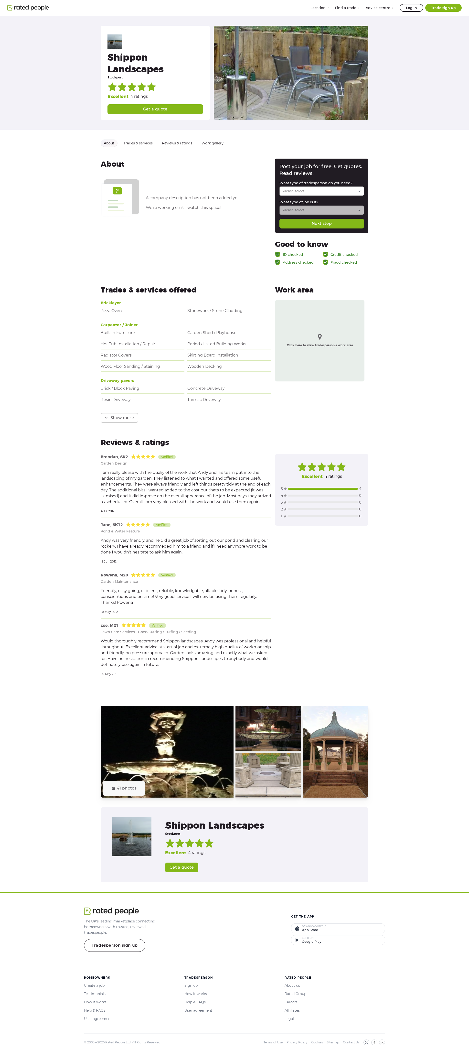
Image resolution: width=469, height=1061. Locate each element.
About (109, 143)
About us (292, 985)
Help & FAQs (94, 1010)
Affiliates (292, 1010)
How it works (95, 1002)
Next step (322, 223)
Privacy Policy (297, 1042)
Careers (291, 1002)
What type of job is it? (298, 202)
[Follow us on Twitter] (366, 1042)
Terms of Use (273, 1042)
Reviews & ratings (177, 143)
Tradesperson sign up (115, 945)
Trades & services (138, 143)
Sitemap (333, 1042)
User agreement (98, 1019)
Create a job (94, 985)
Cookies (317, 1042)
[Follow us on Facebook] (374, 1042)
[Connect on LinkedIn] (382, 1042)
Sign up (191, 985)
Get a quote (155, 109)
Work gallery (213, 143)
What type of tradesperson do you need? (315, 183)
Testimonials (95, 994)
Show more (122, 417)
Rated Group (295, 994)
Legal (289, 1019)
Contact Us (351, 1042)
